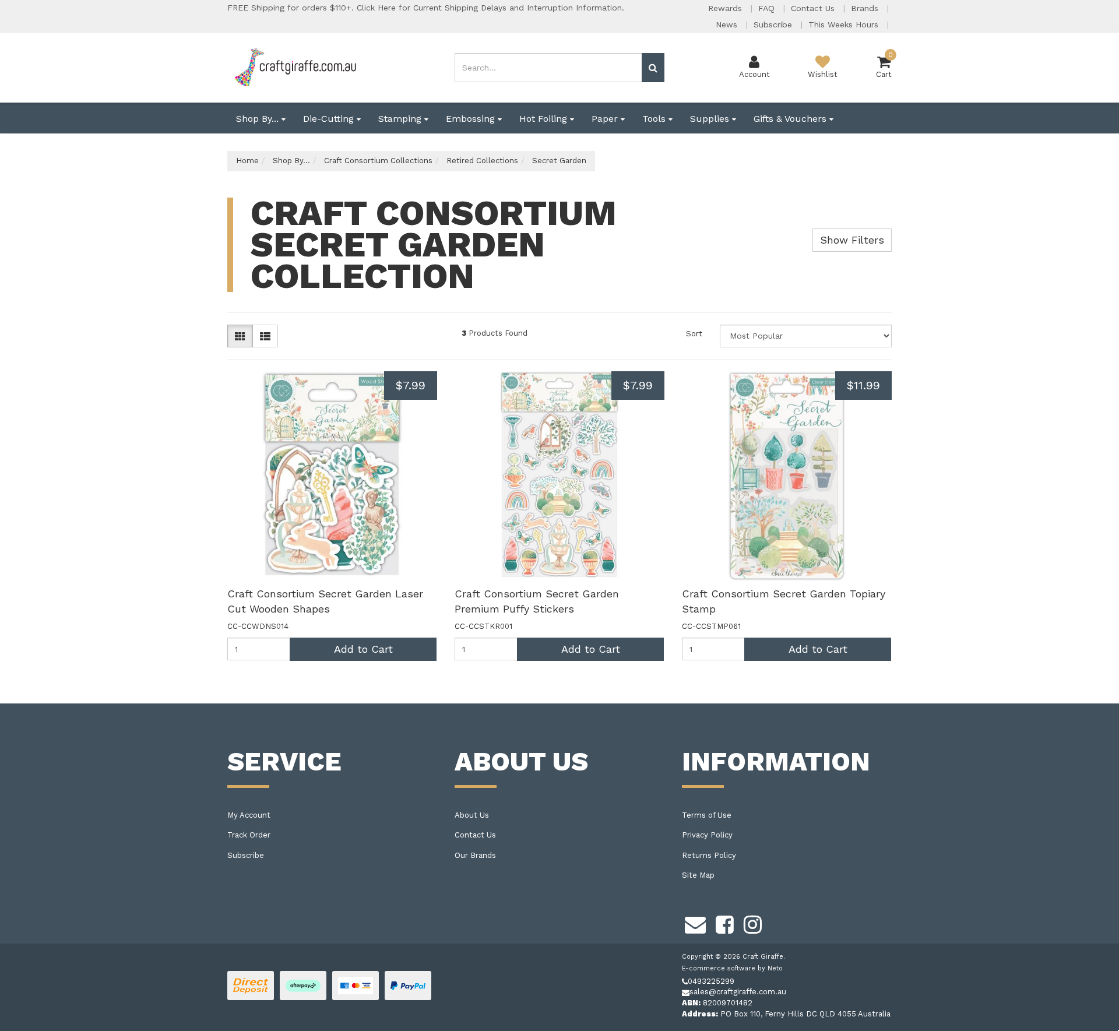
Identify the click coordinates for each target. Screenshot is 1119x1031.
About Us (472, 815)
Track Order (248, 835)
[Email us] (695, 922)
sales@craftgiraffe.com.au (737, 991)
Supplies (711, 118)
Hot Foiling (544, 118)
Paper (606, 118)
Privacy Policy (707, 835)
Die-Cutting (330, 118)
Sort (694, 333)
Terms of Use (706, 815)
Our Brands (475, 855)
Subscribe (774, 24)
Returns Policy (709, 855)
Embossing (472, 118)
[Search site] (653, 67)
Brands (866, 8)
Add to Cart (363, 649)
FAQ (767, 8)
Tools (655, 118)
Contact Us (814, 8)
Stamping (401, 118)
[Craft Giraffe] (294, 66)
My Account (248, 815)
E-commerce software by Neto (732, 968)
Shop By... (258, 118)
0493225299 (711, 981)
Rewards (726, 8)
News (728, 24)
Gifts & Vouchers (791, 118)
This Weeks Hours (844, 24)
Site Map (698, 875)
